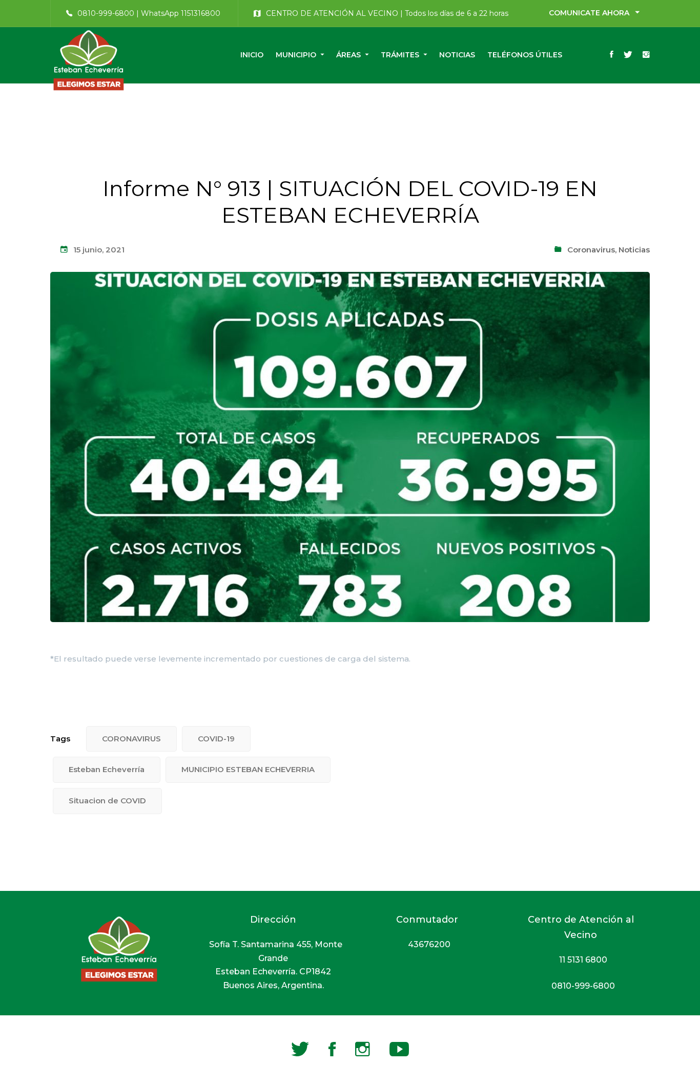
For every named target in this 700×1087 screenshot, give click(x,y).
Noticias (634, 249)
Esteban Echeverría (107, 769)
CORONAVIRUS (131, 738)
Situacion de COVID (107, 800)
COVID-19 (216, 738)
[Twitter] (628, 55)
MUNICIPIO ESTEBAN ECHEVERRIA (248, 769)
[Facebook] (611, 55)
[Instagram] (646, 55)
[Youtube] (399, 1049)
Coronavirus (591, 249)
